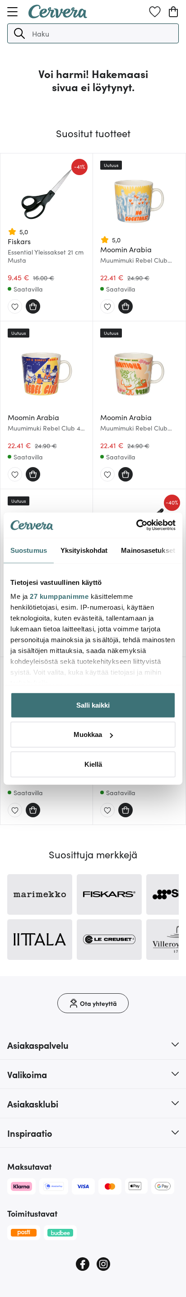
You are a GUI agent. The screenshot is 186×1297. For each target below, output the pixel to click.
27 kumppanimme (59, 596)
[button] (19, 33)
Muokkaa (88, 734)
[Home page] (57, 15)
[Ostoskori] (173, 12)
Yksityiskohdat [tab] (83, 550)
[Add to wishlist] (15, 307)
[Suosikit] (155, 12)
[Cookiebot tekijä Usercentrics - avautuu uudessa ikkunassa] (136, 525)
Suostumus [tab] (28, 550)
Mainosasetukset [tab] (148, 550)
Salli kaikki (93, 705)
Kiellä (93, 764)
